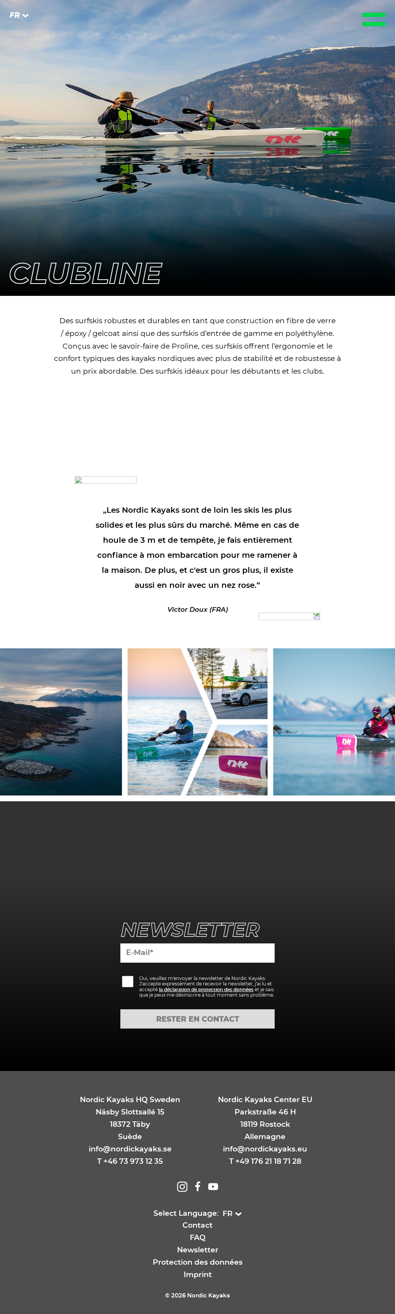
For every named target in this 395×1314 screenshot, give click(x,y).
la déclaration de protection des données (206, 989)
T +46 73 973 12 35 (130, 1161)
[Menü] (373, 19)
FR (15, 15)
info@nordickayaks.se (130, 1149)
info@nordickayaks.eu (265, 1149)
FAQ (198, 1238)
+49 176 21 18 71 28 (268, 1161)
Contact (197, 1225)
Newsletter (197, 1250)
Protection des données (198, 1262)
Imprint (198, 1275)
